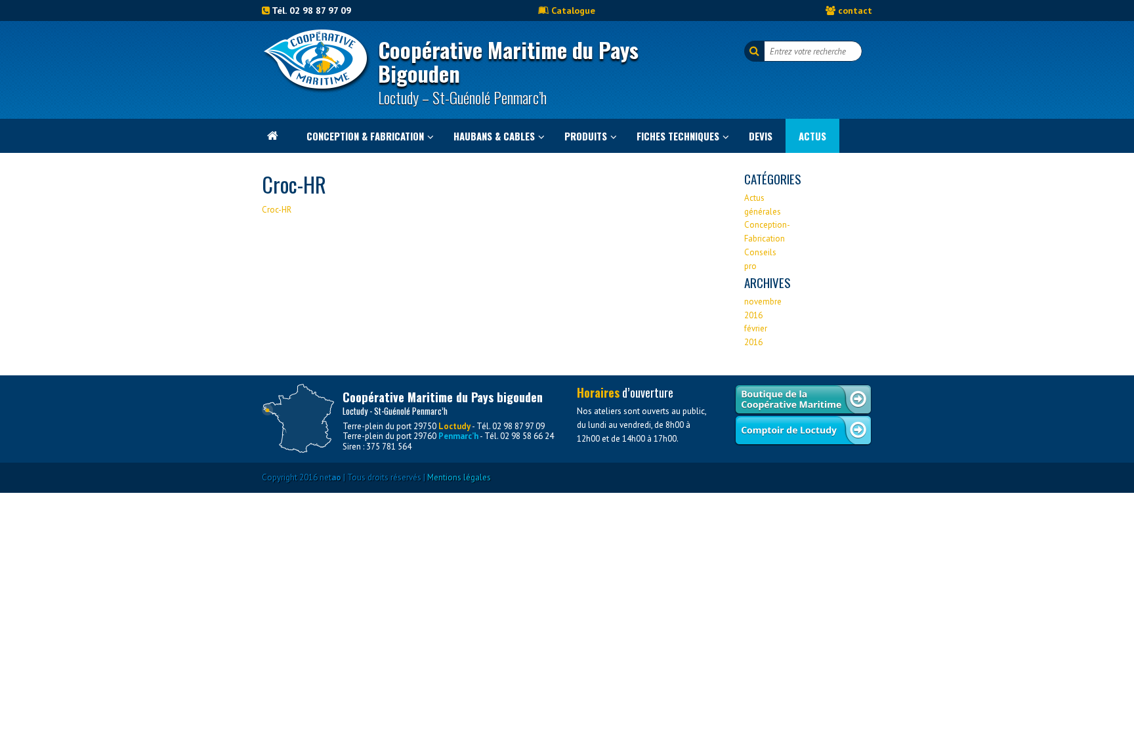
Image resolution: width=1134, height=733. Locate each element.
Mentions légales (459, 477)
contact (855, 10)
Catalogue (573, 10)
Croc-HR (276, 209)
